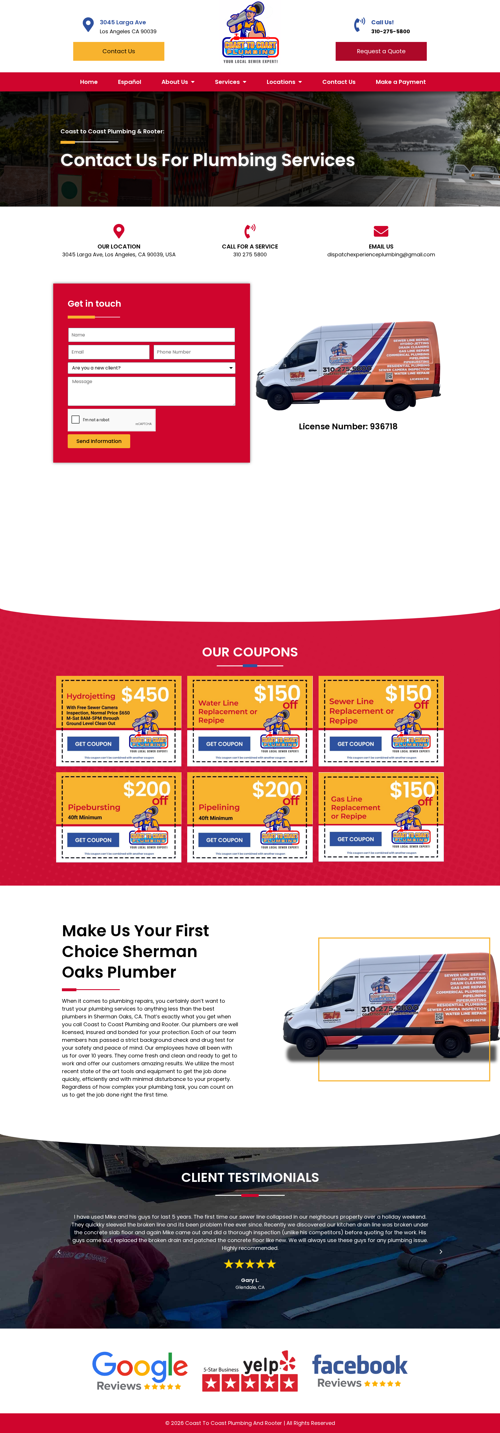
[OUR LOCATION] (119, 231)
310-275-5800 (390, 31)
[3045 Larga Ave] (88, 24)
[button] (59, 1252)
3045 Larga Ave (123, 22)
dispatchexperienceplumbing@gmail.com (381, 254)
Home (89, 82)
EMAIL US (381, 246)
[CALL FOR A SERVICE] (250, 231)
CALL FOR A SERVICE (250, 246)
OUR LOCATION (119, 246)
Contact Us (339, 82)
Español (129, 82)
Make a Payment (401, 82)
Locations (281, 82)
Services (227, 82)
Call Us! (382, 22)
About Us (174, 82)
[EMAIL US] (381, 231)
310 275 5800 (250, 254)
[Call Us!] (359, 24)
